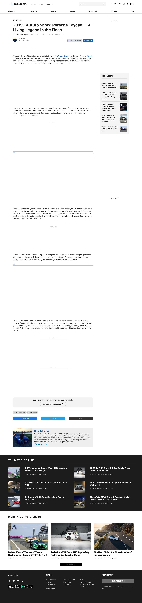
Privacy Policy (67, 584)
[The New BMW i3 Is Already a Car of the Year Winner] (14, 482)
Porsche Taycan (32, 412)
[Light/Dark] (129, 4)
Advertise (34, 4)
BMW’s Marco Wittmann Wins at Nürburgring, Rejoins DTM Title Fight (46, 469)
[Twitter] (115, 4)
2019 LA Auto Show (19, 412)
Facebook (26, 418)
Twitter (53, 418)
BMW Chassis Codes (69, 579)
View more (70, 564)
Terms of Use (67, 582)
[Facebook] (111, 4)
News (53, 11)
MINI (132, 11)
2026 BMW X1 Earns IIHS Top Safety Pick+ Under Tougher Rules (70, 553)
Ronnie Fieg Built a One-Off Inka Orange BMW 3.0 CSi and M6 (109, 86)
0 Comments (88, 40)
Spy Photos (93, 11)
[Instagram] (124, 4)
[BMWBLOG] (24, 575)
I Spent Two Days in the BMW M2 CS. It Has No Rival (110, 129)
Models (10, 11)
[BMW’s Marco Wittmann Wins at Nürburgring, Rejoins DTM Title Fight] (14, 468)
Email (82, 418)
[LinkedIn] (45, 444)
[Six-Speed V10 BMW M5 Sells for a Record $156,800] (14, 497)
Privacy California (51, 588)
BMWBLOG (16, 34)
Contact (41, 4)
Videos (72, 11)
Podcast (114, 11)
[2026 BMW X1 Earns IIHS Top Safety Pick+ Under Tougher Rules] (79, 468)
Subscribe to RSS (51, 584)
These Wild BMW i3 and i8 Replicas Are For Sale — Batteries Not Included (110, 498)
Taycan (90, 56)
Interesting (23, 34)
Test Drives (33, 11)
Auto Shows (17, 20)
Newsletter (49, 4)
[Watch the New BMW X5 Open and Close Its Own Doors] (79, 482)
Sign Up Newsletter (85, 582)
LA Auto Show (62, 56)
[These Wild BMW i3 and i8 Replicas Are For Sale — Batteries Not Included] (79, 497)
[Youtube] (120, 4)
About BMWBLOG (51, 579)
